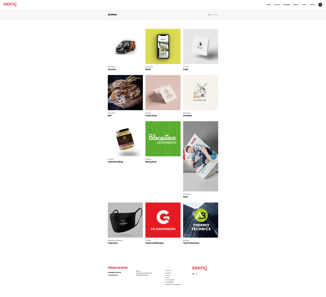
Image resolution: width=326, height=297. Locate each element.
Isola (185, 196)
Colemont (113, 243)
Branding (186, 67)
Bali (109, 115)
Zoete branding (115, 161)
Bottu (148, 69)
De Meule (187, 115)
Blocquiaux (150, 161)
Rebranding (111, 67)
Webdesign (118, 240)
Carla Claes (151, 115)
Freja (185, 69)
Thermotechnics (191, 243)
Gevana (112, 69)
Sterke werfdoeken (154, 243)
